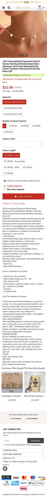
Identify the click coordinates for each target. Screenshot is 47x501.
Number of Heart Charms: (15, 121)
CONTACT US (9, 458)
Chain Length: (10, 150)
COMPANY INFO (10, 450)
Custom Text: (9, 139)
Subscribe (35, 440)
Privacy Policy (36, 445)
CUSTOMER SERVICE (12, 454)
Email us (6, 465)
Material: (7, 97)
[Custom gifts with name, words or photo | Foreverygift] (23, 7)
